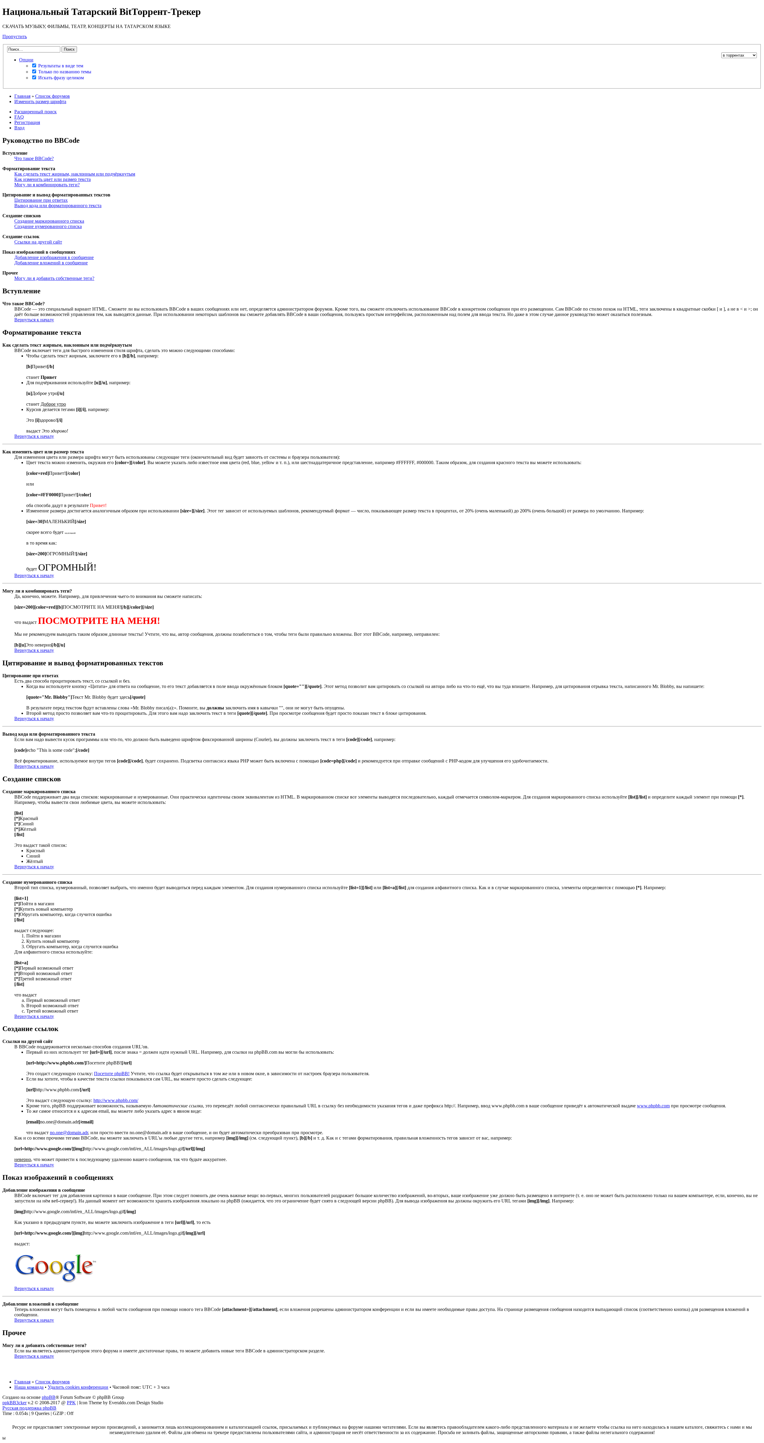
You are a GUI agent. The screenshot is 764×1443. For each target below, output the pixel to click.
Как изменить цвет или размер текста (52, 179)
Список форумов (52, 96)
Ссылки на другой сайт (38, 241)
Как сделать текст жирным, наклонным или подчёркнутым (74, 173)
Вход (19, 127)
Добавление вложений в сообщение (51, 262)
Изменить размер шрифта (40, 101)
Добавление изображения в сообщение (54, 257)
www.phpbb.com (653, 1105)
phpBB (49, 1397)
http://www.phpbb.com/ (115, 1100)
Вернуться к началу (34, 319)
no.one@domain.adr (69, 1132)
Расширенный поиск (35, 111)
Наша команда (29, 1387)
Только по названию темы (64, 71)
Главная (22, 96)
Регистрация (27, 122)
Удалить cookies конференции (78, 1387)
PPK (71, 1402)
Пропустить (14, 36)
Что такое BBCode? (34, 158)
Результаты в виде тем (60, 65)
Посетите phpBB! (112, 1073)
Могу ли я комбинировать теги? (47, 184)
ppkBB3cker (14, 1402)
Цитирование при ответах (41, 200)
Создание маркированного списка (49, 221)
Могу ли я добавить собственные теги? (54, 278)
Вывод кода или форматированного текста (57, 205)
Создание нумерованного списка (48, 226)
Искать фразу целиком (60, 77)
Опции (26, 59)
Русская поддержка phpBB (29, 1408)
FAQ (19, 117)
